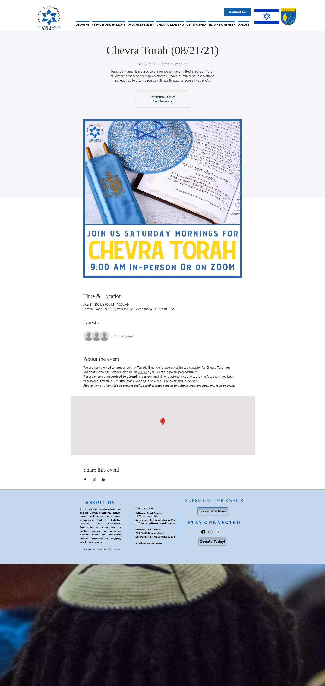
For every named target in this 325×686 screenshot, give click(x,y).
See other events (162, 101)
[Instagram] (210, 532)
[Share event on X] (94, 479)
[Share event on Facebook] (85, 479)
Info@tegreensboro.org (148, 542)
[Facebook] (203, 532)
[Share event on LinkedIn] (103, 479)
